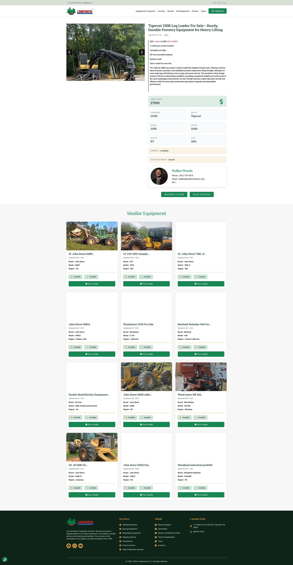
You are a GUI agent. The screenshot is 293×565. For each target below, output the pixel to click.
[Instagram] (74, 545)
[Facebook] (68, 545)
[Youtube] (80, 545)
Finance (195, 11)
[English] (214, 2)
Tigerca (158, 41)
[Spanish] (224, 2)
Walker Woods (182, 170)
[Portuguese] (219, 2)
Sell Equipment (183, 11)
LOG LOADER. (172, 41)
